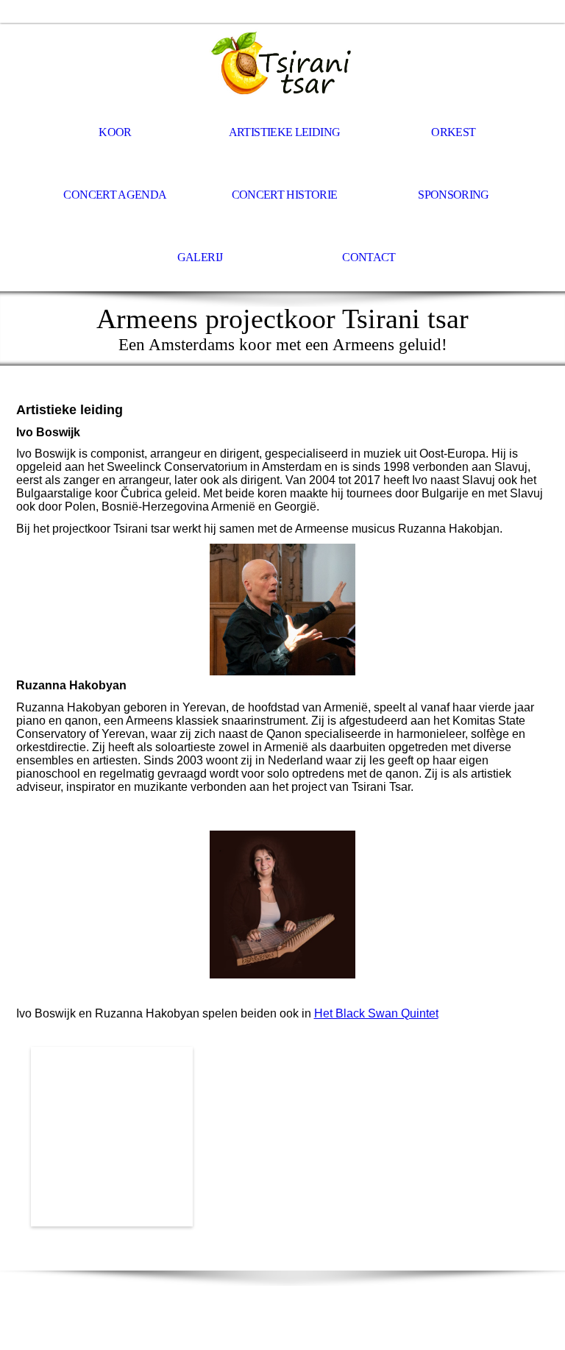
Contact (369, 257)
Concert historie (285, 194)
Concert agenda (114, 194)
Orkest (453, 132)
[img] (282, 63)
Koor (115, 132)
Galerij (200, 257)
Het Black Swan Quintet (376, 1013)
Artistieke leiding (284, 132)
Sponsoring (453, 194)
